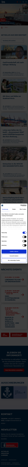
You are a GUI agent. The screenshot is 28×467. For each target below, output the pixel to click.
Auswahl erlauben (14, 255)
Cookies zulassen (14, 251)
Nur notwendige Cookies (14, 260)
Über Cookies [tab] (23, 209)
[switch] (24, 237)
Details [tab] (14, 209)
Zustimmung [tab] (5, 209)
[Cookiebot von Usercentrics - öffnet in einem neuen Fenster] (20, 205)
